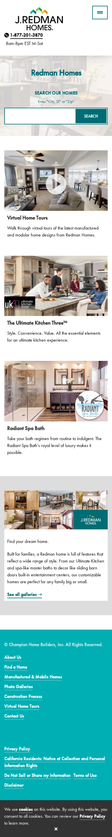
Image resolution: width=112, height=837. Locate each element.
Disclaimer (14, 785)
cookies (26, 809)
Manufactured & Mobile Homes (33, 677)
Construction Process (23, 696)
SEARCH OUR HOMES (56, 93)
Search (91, 116)
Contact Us (14, 716)
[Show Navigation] (100, 12)
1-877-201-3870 (26, 35)
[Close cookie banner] (56, 829)
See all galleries (22, 594)
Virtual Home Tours (21, 706)
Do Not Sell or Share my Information (37, 775)
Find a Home (15, 667)
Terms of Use (85, 775)
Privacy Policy (17, 749)
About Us (12, 657)
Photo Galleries (18, 686)
